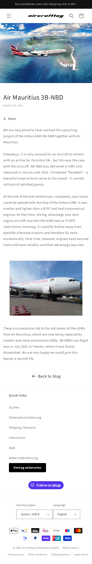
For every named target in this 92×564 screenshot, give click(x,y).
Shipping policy (60, 554)
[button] (9, 16)
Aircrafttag (28, 547)
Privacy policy (16, 554)
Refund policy (71, 547)
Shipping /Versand (22, 427)
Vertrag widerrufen (27, 468)
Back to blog (49, 376)
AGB (12, 448)
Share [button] (12, 119)
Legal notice (81, 554)
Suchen (14, 407)
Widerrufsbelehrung (23, 458)
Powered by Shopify (47, 547)
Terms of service (37, 554)
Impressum (17, 438)
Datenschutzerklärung (25, 417)
